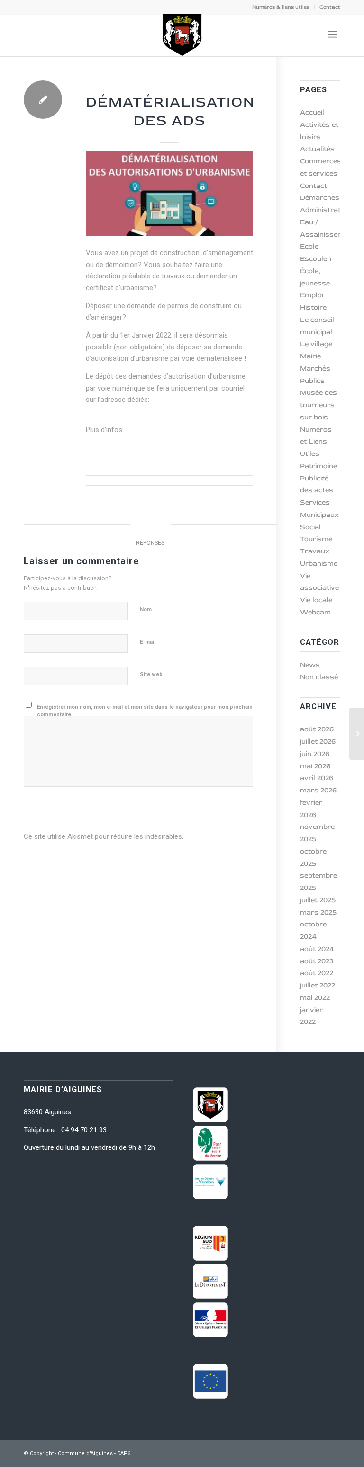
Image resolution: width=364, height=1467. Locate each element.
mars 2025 (318, 912)
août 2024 (317, 948)
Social (310, 527)
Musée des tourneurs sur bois (318, 405)
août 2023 (317, 961)
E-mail (150, 641)
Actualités (317, 148)
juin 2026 (314, 753)
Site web (151, 674)
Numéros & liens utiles (280, 7)
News (169, 86)
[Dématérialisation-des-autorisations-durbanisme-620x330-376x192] (169, 193)
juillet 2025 (318, 900)
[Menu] (332, 34)
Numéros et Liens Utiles (316, 442)
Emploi (311, 295)
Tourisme (316, 538)
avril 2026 (316, 778)
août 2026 (317, 729)
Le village (316, 343)
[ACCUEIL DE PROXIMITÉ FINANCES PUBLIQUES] (356, 734)
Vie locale (316, 600)
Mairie (310, 356)
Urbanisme (144, 430)
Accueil (312, 112)
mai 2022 (315, 997)
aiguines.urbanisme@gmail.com (139, 411)
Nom (148, 609)
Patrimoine (318, 466)
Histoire (313, 307)
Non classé (319, 677)
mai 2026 (315, 766)
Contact (329, 7)
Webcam (315, 612)
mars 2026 (318, 790)
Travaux (314, 551)
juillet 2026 (318, 741)
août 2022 (316, 973)
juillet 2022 (317, 985)
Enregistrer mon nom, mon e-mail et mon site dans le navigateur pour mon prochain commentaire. (145, 711)
